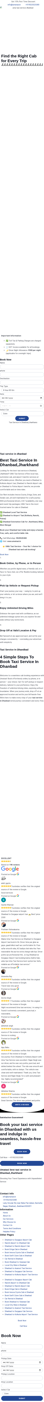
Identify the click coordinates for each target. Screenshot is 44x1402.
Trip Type (4, 386)
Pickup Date (6, 1358)
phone (2, 371)
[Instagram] (9, 1188)
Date (2, 394)
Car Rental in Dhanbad (14, 1259)
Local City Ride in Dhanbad (16, 1265)
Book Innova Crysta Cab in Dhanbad (19, 1252)
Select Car (4, 410)
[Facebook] (3, 1188)
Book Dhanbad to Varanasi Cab (17, 1262)
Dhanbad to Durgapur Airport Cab (18, 1240)
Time (2, 402)
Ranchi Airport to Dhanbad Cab (17, 1243)
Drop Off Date (7, 1366)
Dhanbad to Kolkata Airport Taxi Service (21, 1274)
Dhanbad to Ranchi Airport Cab (17, 1246)
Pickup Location (8, 1374)
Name (2, 363)
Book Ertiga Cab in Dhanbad (16, 1249)
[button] (22, 51)
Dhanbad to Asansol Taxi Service (18, 1268)
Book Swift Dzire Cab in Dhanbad (18, 1256)
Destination (5, 378)
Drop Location (7, 1382)
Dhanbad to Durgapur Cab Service (18, 1271)
